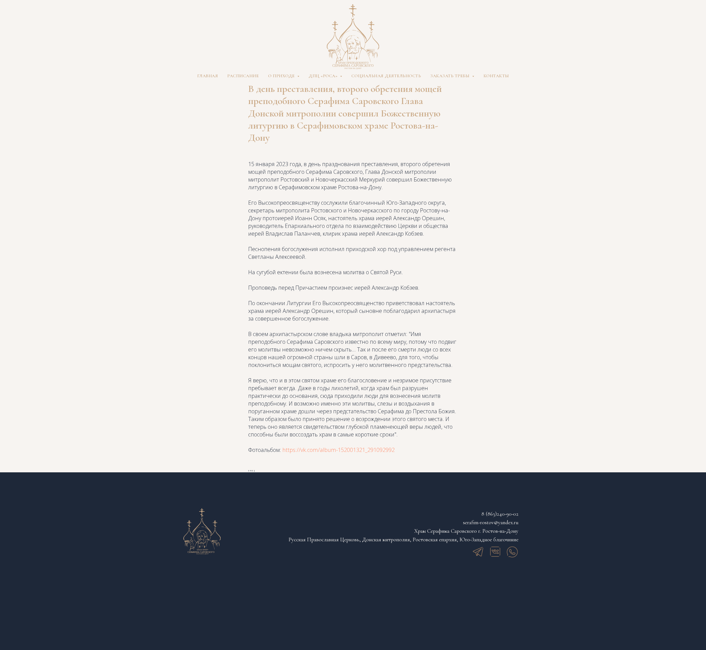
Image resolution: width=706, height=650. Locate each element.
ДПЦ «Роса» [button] (324, 76)
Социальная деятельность (386, 76)
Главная (207, 76)
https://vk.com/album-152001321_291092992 (338, 450)
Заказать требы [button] (450, 76)
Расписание (243, 76)
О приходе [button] (282, 76)
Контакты (496, 76)
